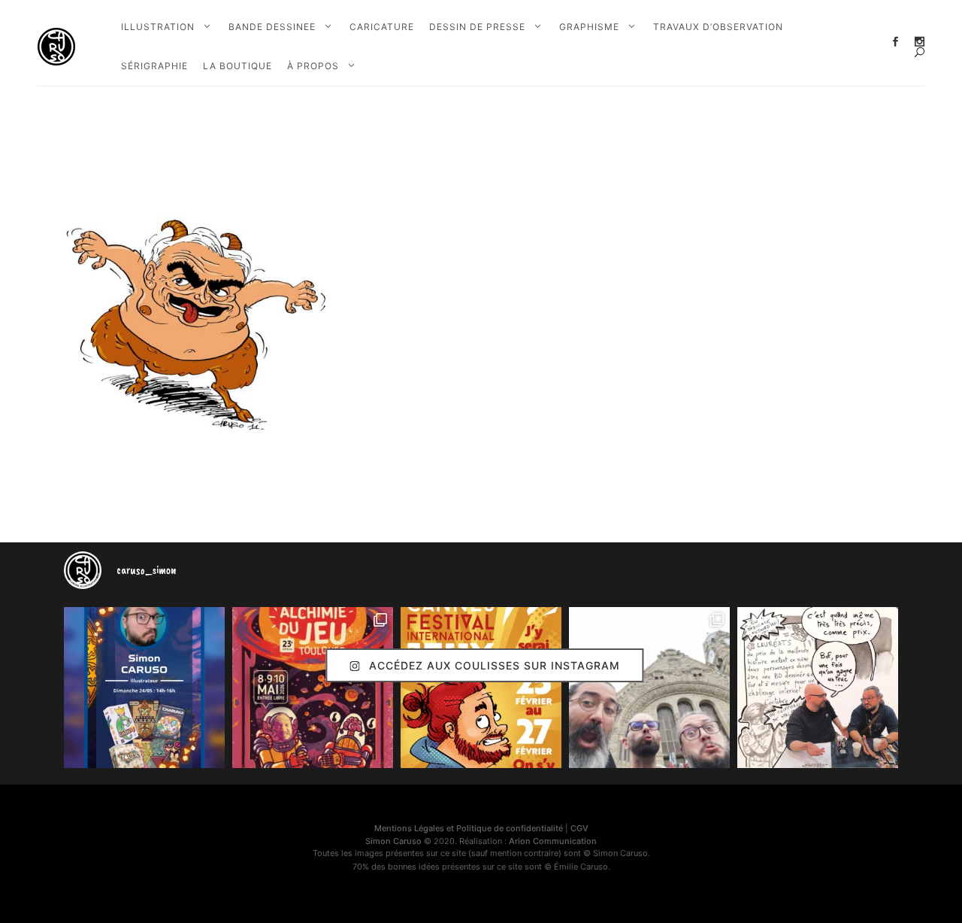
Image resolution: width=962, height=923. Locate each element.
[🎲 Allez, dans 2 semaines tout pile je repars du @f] (481, 687)
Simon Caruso (393, 841)
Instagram (919, 42)
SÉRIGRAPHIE (154, 65)
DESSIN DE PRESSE (477, 26)
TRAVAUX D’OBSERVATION (718, 26)
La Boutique (237, 65)
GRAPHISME (589, 26)
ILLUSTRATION (158, 26)
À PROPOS (313, 65)
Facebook (895, 42)
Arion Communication (553, 841)
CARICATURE (381, 26)
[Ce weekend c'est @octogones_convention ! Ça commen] (144, 687)
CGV (579, 828)
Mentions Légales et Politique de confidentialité (468, 828)
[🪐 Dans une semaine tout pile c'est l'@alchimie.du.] (312, 687)
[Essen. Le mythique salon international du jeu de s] (649, 687)
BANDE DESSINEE (272, 26)
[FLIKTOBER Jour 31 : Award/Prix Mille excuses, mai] (817, 687)
